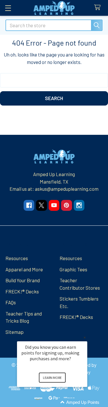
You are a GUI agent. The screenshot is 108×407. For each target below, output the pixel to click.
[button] (59, 402)
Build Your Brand (22, 280)
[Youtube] (54, 205)
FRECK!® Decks (22, 291)
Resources (16, 258)
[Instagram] (79, 205)
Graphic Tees (73, 269)
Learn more (52, 377)
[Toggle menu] (8, 8)
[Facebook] (29, 205)
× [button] (85, 337)
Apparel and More (24, 269)
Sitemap (14, 332)
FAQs (10, 302)
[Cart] (99, 7)
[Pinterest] (66, 205)
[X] (41, 205)
